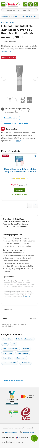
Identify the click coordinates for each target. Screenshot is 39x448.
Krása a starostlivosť (10, 348)
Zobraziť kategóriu (10, 118)
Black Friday (7, 353)
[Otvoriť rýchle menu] (3, 4)
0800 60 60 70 (28, 432)
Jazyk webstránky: (8, 437)
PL (19, 442)
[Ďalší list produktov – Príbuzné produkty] (35, 205)
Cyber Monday (22, 353)
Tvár (5, 344)
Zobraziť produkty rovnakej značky (16, 123)
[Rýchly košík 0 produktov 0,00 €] (36, 4)
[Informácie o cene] (26, 185)
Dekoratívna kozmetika (24, 339)
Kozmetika (7, 339)
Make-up (26, 348)
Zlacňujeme (25, 363)
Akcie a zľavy (20, 358)
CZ (16, 442)
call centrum (26, 296)
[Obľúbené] (25, 4)
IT (24, 442)
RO (22, 442)
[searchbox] (19, 10)
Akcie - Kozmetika (9, 363)
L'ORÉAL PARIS (7, 22)
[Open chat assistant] (34, 438)
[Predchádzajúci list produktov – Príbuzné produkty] (29, 205)
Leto (13, 344)
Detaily (18, 141)
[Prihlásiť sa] (30, 4)
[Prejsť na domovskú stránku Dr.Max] (13, 4)
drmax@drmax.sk (11, 432)
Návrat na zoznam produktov (13, 380)
